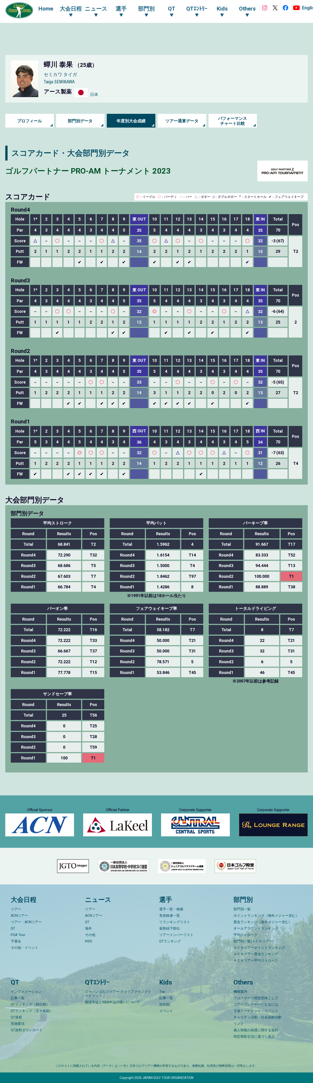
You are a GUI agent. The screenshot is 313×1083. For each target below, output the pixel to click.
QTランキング (170, 941)
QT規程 (16, 1017)
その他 (90, 935)
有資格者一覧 (169, 916)
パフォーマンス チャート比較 (232, 121)
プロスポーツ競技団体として (255, 998)
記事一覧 (18, 998)
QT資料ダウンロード (27, 1030)
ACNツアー (19, 916)
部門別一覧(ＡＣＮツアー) (253, 941)
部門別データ (80, 120)
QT (13, 928)
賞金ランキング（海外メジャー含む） (262, 922)
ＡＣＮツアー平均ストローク (255, 960)
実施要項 (18, 1024)
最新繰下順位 (169, 928)
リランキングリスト (174, 922)
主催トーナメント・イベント (255, 1011)
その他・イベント (24, 948)
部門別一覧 (242, 909)
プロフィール (29, 120)
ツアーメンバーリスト (176, 935)
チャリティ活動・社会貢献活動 (257, 1017)
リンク (238, 1024)
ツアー (16, 909)
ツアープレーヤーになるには (255, 1004)
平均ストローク (245, 935)
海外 (88, 928)
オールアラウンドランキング (255, 928)
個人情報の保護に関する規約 (255, 1030)
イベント (166, 1011)
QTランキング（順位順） (30, 1004)
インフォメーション (26, 992)
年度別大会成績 (131, 120)
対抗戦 (164, 1004)
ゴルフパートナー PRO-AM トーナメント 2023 (88, 170)
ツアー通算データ (181, 120)
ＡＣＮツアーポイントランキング (259, 948)
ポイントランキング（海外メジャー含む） (266, 916)
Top (162, 992)
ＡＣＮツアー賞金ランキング (255, 954)
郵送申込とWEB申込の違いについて (112, 1002)
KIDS (88, 941)
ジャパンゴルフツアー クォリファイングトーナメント (118, 994)
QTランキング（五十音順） (32, 1011)
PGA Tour (18, 935)
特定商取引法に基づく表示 (254, 1036)
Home (45, 8)
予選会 (16, 941)
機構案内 (240, 992)
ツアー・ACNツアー (26, 922)
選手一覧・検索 (171, 909)
